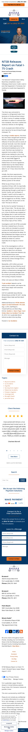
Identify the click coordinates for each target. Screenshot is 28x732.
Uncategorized (9, 394)
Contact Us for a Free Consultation (14, 512)
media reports (14, 135)
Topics (4, 378)
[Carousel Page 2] (10, 451)
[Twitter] (10, 631)
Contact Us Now (14, 370)
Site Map (14, 659)
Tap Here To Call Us (14, 4)
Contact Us (14, 19)
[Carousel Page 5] (21, 451)
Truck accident (7, 283)
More (23, 19)
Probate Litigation (10, 392)
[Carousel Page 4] (17, 451)
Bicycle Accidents (10, 382)
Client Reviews (14, 408)
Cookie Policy (7, 679)
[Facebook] (6, 631)
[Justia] (17, 631)
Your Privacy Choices (12, 677)
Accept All (9, 723)
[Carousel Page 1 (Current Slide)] (7, 451)
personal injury (9, 398)
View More (14, 456)
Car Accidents (12, 321)
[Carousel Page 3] (14, 451)
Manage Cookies (18, 679)
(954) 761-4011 (12, 598)
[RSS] (21, 631)
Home (4, 19)
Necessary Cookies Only (9, 727)
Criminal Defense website (15, 685)
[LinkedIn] (14, 631)
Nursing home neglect (11, 388)
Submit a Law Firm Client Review (14, 463)
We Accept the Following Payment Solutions (14, 489)
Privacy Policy (14, 656)
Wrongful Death (10, 396)
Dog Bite (7, 386)
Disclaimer (14, 654)
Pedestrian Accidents (11, 390)
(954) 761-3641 (12, 583)
